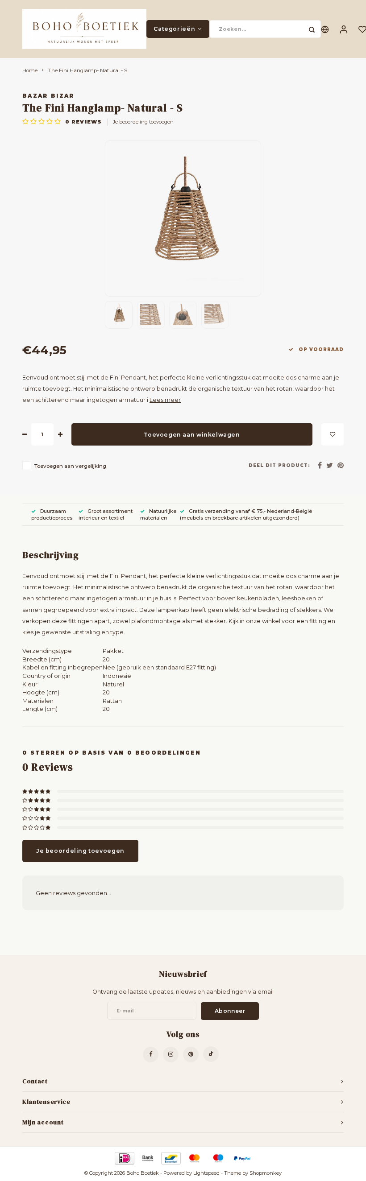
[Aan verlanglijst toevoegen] (332, 434)
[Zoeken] (312, 29)
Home (29, 70)
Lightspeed (206, 1173)
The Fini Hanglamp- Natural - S (87, 70)
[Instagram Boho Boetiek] (171, 1054)
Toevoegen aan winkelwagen (192, 434)
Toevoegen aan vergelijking (70, 466)
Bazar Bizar (48, 96)
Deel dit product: (279, 465)
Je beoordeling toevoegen (143, 122)
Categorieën (174, 28)
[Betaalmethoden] (123, 1157)
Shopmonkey (266, 1173)
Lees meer (165, 399)
